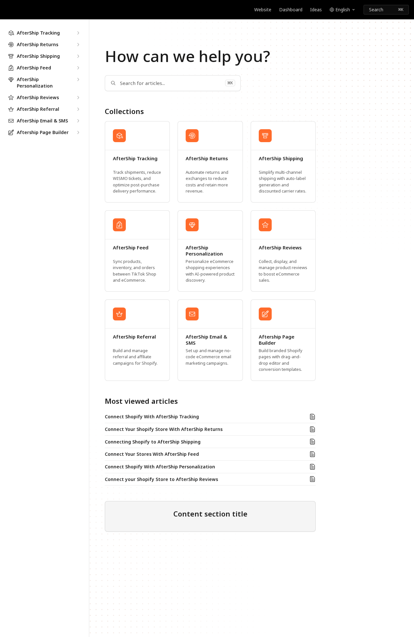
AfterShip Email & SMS (206, 340)
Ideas (316, 9)
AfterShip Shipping (281, 158)
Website (262, 9)
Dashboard (290, 9)
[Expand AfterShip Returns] (77, 44)
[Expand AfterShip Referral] (77, 109)
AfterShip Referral (134, 337)
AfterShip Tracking (135, 158)
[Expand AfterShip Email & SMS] (77, 120)
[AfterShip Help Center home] (6, 10)
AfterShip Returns (207, 158)
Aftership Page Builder (276, 340)
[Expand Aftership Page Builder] (77, 132)
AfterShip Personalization (204, 251)
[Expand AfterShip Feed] (77, 67)
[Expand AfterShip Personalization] (77, 79)
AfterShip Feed (130, 248)
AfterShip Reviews (280, 248)
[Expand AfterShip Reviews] (77, 97)
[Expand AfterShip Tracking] (77, 32)
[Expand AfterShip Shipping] (77, 56)
